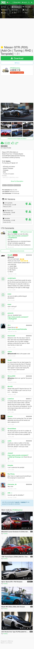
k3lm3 (9, 294)
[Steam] (19, 70)
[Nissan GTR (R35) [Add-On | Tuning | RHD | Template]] (17, 112)
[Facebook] (13, 70)
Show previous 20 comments (17, 251)
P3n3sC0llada (12, 428)
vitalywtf (10, 453)
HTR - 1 (10, 493)
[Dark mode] (29, 2)
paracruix (10, 313)
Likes (16, 143)
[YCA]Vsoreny (15, 68)
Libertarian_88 (12, 484)
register (23, 502)
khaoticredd (11, 336)
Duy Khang (11, 474)
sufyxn (10, 351)
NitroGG (10, 386)
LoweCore (11, 399)
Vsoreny (10, 232)
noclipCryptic (12, 278)
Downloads (7, 143)
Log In (17, 502)
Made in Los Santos (6, 643)
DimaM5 (10, 255)
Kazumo (10, 416)
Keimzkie (10, 465)
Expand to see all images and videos (17, 138)
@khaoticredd (12, 354)
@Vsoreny (11, 257)
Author (15, 232)
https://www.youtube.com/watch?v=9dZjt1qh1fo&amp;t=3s (18, 456)
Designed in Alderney (7, 641)
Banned (15, 255)
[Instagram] (17, 70)
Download (18, 58)
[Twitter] (15, 70)
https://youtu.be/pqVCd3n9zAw (17, 329)
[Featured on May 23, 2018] (2, 47)
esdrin (9, 441)
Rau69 (9, 360)
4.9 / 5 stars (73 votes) (6, 147)
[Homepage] (11, 70)
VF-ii (9, 325)
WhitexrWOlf (11, 376)
